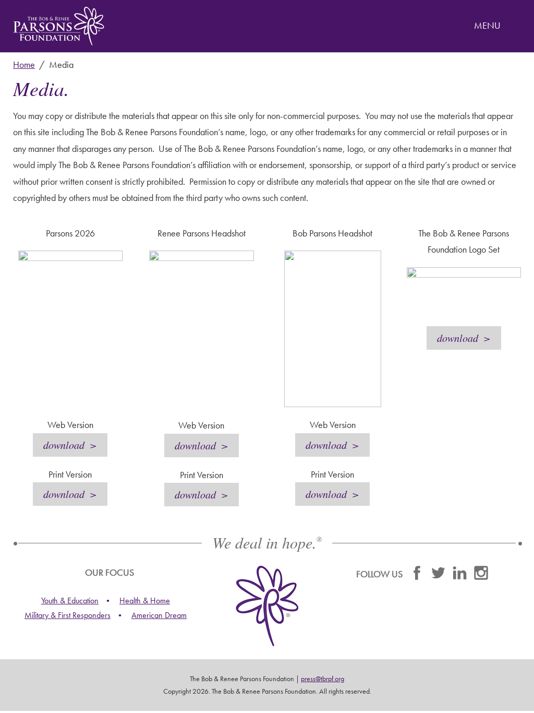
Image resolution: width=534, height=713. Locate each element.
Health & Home (144, 600)
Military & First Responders (68, 615)
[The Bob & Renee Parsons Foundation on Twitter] (438, 575)
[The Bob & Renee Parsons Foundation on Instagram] (481, 575)
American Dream (159, 615)
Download (63, 444)
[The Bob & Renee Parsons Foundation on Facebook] (417, 575)
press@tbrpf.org (322, 678)
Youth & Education (70, 600)
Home (24, 64)
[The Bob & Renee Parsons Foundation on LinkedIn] (459, 575)
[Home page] (58, 26)
